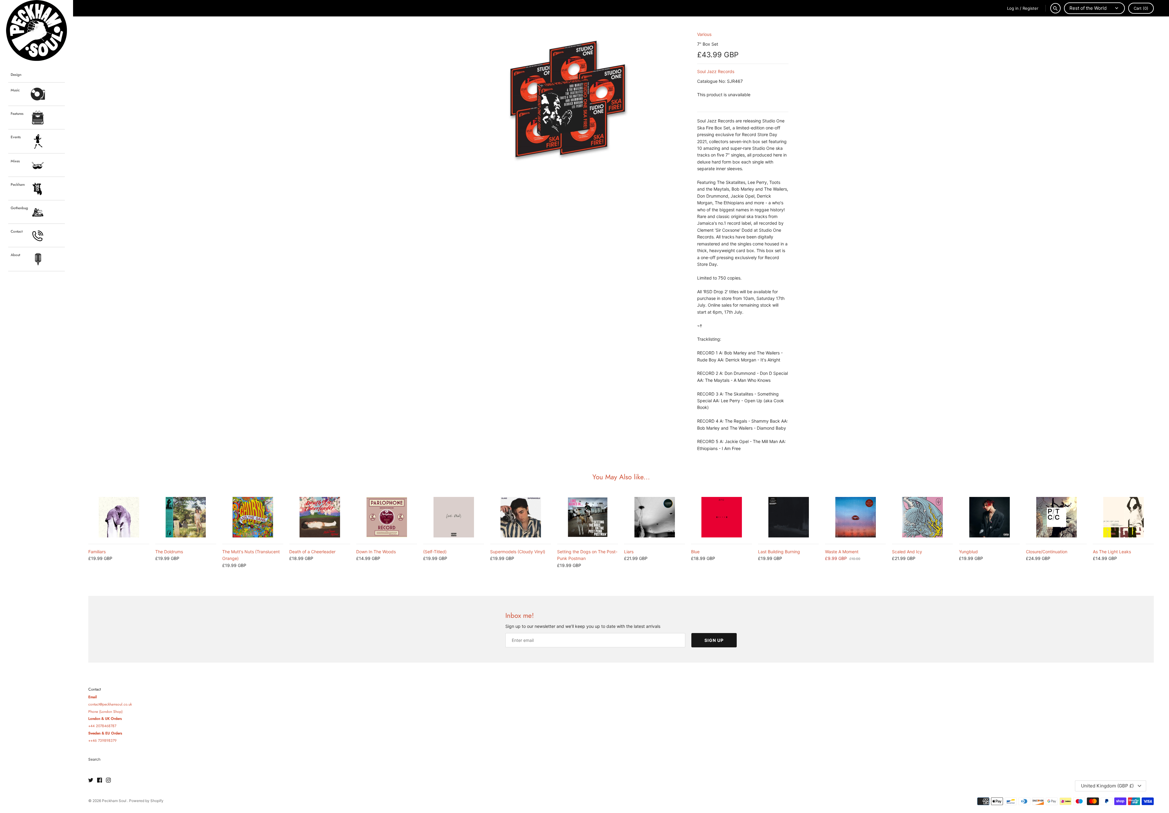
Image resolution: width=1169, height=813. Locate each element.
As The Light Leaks (1112, 551)
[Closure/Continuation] (1056, 517)
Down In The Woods (376, 551)
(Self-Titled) (435, 551)
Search (94, 759)
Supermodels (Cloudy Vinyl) (517, 551)
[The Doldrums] (185, 517)
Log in (1013, 8)
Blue (695, 551)
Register (1030, 8)
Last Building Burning (779, 551)
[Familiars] (118, 517)
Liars (629, 551)
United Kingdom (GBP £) (1107, 786)
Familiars (97, 551)
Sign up (714, 640)
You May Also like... (621, 477)
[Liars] (654, 517)
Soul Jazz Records (715, 71)
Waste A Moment (841, 551)
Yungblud (968, 551)
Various (704, 34)
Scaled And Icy (907, 551)
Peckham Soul (114, 800)
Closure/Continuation (1046, 551)
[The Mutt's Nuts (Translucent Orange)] (252, 517)
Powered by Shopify (146, 800)
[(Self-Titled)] (453, 517)
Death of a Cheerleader (312, 551)
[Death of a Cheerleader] (319, 517)
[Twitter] (90, 780)
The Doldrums (169, 551)
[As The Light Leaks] (1123, 517)
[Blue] (721, 517)
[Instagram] (108, 780)
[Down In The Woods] (386, 517)
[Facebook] (99, 780)
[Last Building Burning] (788, 517)
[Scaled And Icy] (922, 517)
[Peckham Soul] (36, 30)
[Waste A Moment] (855, 517)
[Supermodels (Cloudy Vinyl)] (520, 517)
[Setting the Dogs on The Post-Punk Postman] (587, 517)
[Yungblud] (989, 517)
